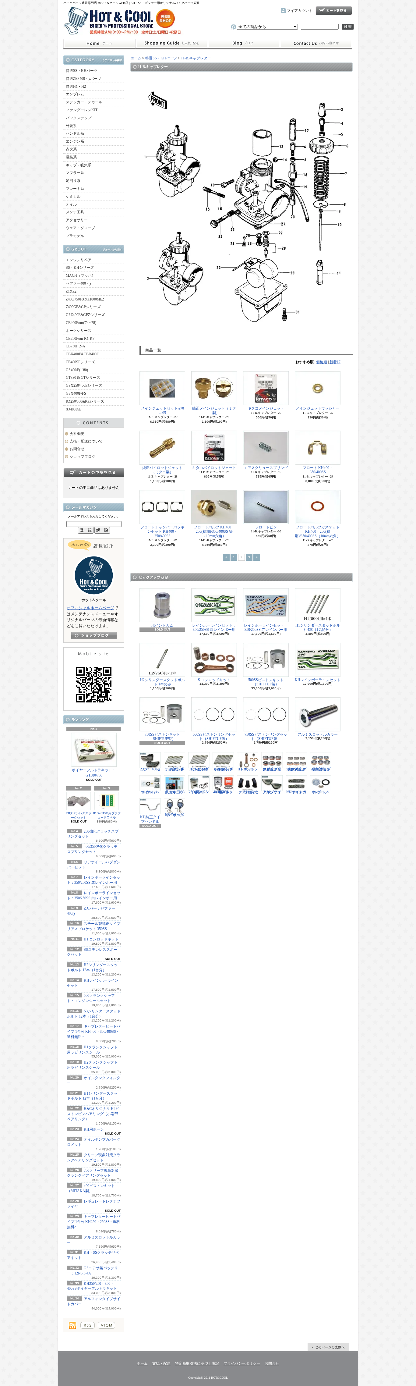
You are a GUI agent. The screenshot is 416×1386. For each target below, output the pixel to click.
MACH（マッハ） (80, 275)
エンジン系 (75, 141)
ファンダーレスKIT (81, 110)
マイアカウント (299, 11)
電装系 (71, 157)
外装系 (71, 126)
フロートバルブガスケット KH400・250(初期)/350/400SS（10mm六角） (317, 531)
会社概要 (77, 434)
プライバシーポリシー (242, 1363)
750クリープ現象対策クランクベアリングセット (321, 769)
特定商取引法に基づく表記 (197, 1363)
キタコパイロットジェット (214, 468)
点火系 (71, 149)
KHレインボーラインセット (317, 680)
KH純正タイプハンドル (150, 819)
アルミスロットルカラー (318, 734)
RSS (87, 1325)
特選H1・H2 (76, 86)
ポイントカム (162, 625)
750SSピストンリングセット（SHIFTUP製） (266, 736)
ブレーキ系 (75, 189)
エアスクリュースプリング (266, 468)
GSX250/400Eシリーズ (84, 385)
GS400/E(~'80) (77, 370)
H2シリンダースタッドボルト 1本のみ (162, 682)
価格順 (321, 362)
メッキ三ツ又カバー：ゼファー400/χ (174, 792)
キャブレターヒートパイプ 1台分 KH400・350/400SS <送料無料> (93, 1031)
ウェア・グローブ (80, 228)
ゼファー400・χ (78, 283)
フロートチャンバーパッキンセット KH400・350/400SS (162, 531)
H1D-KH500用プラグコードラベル (107, 815)
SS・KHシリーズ (80, 267)
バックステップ (78, 118)
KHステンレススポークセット (78, 815)
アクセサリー (77, 220)
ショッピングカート (334, 10)
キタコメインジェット (266, 408)
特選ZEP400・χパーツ (83, 78)
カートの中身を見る (93, 472)
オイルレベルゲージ (150, 792)
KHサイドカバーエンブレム (296, 792)
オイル (71, 204)
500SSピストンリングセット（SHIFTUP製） (214, 736)
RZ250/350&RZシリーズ (85, 401)
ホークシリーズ (78, 331)
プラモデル (75, 236)
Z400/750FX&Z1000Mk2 (85, 299)
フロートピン (266, 527)
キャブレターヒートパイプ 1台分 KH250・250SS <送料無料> (93, 1221)
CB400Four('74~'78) (81, 323)
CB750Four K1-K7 (80, 338)
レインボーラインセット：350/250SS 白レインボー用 (214, 627)
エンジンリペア (78, 260)
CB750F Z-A (75, 346)
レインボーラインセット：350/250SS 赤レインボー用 (266, 627)
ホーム (99, 43)
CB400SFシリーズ (80, 362)
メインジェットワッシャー (318, 408)
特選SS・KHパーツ (81, 71)
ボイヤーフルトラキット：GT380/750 (94, 772)
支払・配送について (172, 43)
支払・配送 (161, 1363)
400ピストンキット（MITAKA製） (223, 792)
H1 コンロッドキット (101, 939)
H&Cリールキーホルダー (174, 815)
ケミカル (73, 196)
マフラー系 (75, 173)
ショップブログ (244, 43)
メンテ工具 (75, 212)
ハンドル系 (75, 133)
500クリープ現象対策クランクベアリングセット (296, 769)
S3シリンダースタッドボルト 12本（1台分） (174, 769)
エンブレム (75, 94)
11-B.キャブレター (196, 58)
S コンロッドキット (214, 680)
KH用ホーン (94, 1129)
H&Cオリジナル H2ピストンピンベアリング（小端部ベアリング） (93, 1114)
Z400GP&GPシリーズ (83, 307)
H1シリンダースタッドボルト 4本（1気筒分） (317, 627)
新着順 (335, 362)
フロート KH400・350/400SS (318, 470)
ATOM (106, 1325)
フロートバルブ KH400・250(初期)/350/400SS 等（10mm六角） (214, 531)
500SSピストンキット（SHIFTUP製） (266, 682)
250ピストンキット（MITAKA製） (199, 792)
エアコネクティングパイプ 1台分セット (247, 792)
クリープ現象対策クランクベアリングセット (272, 769)
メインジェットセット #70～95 (162, 410)
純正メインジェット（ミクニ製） (214, 410)
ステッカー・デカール (84, 102)
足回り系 (73, 181)
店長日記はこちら (94, 635)
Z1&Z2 (71, 291)
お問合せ (316, 43)
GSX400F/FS (76, 393)
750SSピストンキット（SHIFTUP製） (162, 736)
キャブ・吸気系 (78, 165)
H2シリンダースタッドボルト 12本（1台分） (223, 769)
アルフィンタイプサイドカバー (272, 792)
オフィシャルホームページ (90, 608)
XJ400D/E (73, 409)
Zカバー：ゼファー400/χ (150, 769)
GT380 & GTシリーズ (83, 377)
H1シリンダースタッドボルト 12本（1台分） (199, 769)
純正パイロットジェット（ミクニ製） (162, 470)
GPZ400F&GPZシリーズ (85, 315)
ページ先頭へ (328, 1347)
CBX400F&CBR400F (82, 354)
